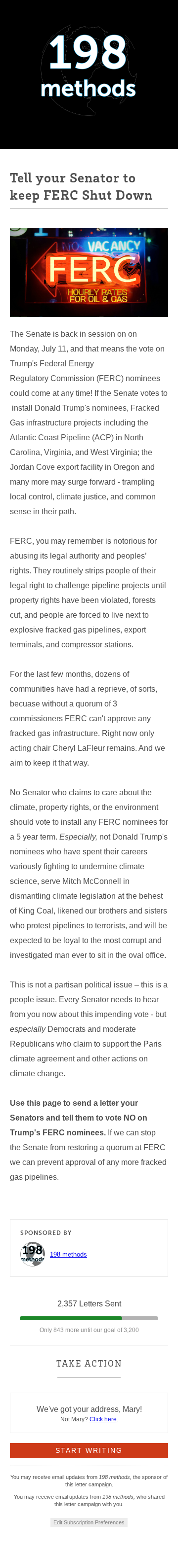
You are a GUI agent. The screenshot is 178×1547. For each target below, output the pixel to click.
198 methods (68, 1254)
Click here (103, 1419)
